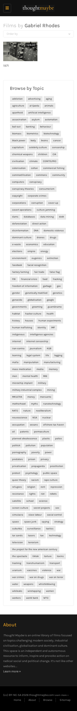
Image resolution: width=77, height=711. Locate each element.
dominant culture (21, 237)
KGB (49, 348)
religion (31, 487)
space (15, 521)
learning (16, 355)
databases (29, 216)
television (17, 542)
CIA (54, 154)
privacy (45, 459)
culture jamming (46, 209)
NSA (35, 417)
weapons (28, 584)
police (58, 438)
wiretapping (34, 591)
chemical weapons (22, 154)
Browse (47, 699)
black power (18, 140)
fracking (57, 279)
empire (31, 251)
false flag (55, 272)
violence (46, 570)
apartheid (17, 112)
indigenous (18, 334)
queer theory (19, 480)
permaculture (41, 431)
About (32, 699)
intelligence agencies (41, 334)
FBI (14, 279)
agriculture (18, 105)
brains (44, 140)
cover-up (53, 203)
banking (30, 126)
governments (19, 306)
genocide (17, 299)
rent (43, 487)
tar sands (17, 535)
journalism (35, 348)
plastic (46, 438)
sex (57, 507)
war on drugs (37, 577)
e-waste (16, 244)
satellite (16, 501)
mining (51, 390)
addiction (17, 98)
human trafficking (22, 327)
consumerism (46, 188)
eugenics (37, 258)
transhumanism (35, 563)
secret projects (42, 507)
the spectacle (19, 556)
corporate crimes (37, 195)
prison (31, 459)
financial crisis (29, 279)
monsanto (45, 396)
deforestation (19, 223)
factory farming (20, 272)
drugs (53, 237)
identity (41, 327)
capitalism (18, 147)
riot (42, 493)
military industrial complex (27, 390)
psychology (31, 473)
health (50, 313)
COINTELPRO (49, 161)
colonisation (19, 168)
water (15, 584)
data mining (47, 216)
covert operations (21, 209)
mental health (30, 376)
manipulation (31, 362)
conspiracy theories (23, 188)
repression (56, 487)
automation (51, 119)
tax (42, 535)
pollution (31, 445)
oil (13, 431)
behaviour (45, 126)
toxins (60, 556)
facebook (17, 265)
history (16, 320)
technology (55, 535)
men (14, 376)
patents (24, 431)
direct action (39, 223)
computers (18, 182)
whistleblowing (47, 584)
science (43, 501)
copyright (17, 195)
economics (32, 244)
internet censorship (37, 341)
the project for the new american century (34, 549)
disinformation (20, 230)
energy (44, 251)
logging (58, 355)
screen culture (20, 507)
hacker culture (33, 313)
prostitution (56, 466)
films (57, 635)
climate (34, 161)
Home (17, 699)
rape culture (51, 480)
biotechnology (51, 133)
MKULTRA (17, 396)
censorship (58, 147)
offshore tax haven (53, 424)
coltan (34, 168)
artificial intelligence (39, 112)
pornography (19, 452)
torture (48, 556)
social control (54, 514)
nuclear (46, 417)
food (45, 279)
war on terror (56, 577)
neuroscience (19, 417)
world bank (32, 598)
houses (29, 320)
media (40, 369)
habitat (16, 313)
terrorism (33, 542)
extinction (52, 258)
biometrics (32, 133)
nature (27, 410)
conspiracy (35, 182)
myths (34, 403)
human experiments (49, 320)
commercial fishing (53, 168)
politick (16, 445)
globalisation (34, 299)
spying (45, 521)
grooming (37, 306)
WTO (45, 598)
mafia (15, 362)
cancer (57, 140)
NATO (15, 410)
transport (55, 563)
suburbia (17, 528)
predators (17, 459)
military (42, 383)
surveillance (34, 528)
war (59, 570)
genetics (57, 293)
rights (32, 493)
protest (16, 473)
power (48, 452)
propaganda (38, 466)
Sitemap (65, 699)
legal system (33, 355)
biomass (16, 133)
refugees (17, 487)
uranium (17, 570)
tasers (31, 535)
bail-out (16, 126)
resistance (18, 493)
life (47, 355)
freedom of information (25, 286)
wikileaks (17, 591)
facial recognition (36, 265)
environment (19, 258)
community (58, 175)
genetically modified (36, 293)
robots (53, 493)
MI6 (45, 376)
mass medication (21, 369)
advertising (34, 98)
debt (61, 216)
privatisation (19, 466)
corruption (37, 203)
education (49, 244)
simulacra (17, 514)
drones (40, 237)
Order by (12, 34)
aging (49, 98)
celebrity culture (38, 147)
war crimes (18, 577)
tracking (16, 563)
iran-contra (18, 348)
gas (59, 286)
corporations (19, 203)
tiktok (36, 556)
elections (17, 251)
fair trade (39, 272)
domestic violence (54, 230)
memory (53, 369)
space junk (30, 521)
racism (35, 480)
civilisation (18, 161)
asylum (36, 119)
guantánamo (55, 306)
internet (16, 341)
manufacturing (52, 362)
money (31, 396)
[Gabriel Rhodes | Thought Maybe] (37, 8)
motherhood (19, 403)
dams (15, 216)
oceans (34, 424)
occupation (18, 424)
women (50, 591)
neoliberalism (43, 410)
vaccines (32, 570)
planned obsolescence (24, 438)
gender (16, 293)
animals (48, 105)
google (50, 299)
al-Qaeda (34, 105)
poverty (35, 452)
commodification (21, 175)
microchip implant (22, 383)
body (33, 140)
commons (41, 175)
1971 (6, 66)
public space (50, 473)
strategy (58, 521)
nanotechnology (52, 403)
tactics (49, 528)
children (42, 154)
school (30, 501)
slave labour (35, 514)
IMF (53, 327)
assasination (19, 119)
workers (16, 598)
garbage (47, 286)
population (47, 445)
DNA (36, 230)
